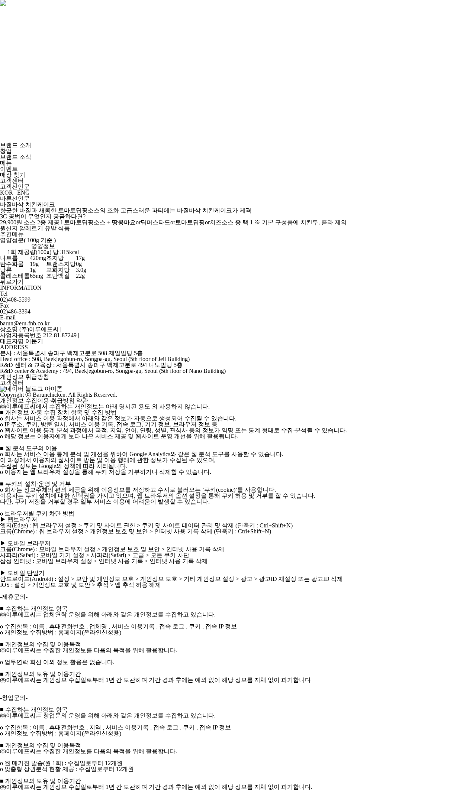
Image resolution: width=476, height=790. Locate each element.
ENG (23, 192)
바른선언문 (15, 198)
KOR (6, 192)
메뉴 (6, 163)
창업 (6, 151)
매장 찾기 (12, 175)
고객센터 (12, 181)
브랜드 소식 (15, 157)
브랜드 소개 (15, 145)
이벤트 (9, 169)
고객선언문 (15, 186)
